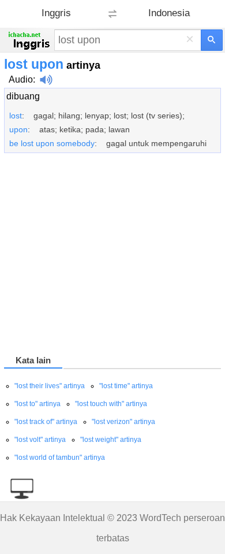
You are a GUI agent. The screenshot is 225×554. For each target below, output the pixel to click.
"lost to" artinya (37, 404)
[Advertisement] (112, 256)
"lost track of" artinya (45, 422)
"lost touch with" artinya (111, 404)
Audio (21, 79)
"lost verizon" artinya (123, 422)
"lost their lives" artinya (49, 386)
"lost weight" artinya (110, 440)
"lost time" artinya (126, 386)
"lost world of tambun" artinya (59, 457)
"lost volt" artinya (40, 440)
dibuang (23, 96)
